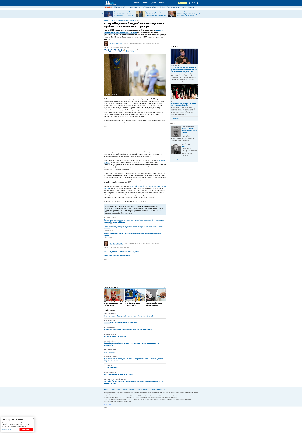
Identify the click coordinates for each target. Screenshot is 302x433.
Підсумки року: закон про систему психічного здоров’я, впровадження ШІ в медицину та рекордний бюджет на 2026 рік (134, 221)
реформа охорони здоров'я (129, 252)
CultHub (162, 7)
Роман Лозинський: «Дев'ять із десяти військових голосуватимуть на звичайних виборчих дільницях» (184, 70)
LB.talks (183, 7)
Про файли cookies (6, 429)
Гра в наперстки (109, 352)
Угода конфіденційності (158, 389)
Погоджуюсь (26, 429)
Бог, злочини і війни (111, 367)
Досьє (153, 3)
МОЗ (105, 252)
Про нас (106, 389)
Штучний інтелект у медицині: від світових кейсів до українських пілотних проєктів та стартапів (133, 228)
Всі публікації (175, 119)
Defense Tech (108, 7)
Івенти (125, 389)
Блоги (145, 3)
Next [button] (199, 14)
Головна (106, 20)
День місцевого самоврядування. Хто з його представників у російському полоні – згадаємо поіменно (134, 360)
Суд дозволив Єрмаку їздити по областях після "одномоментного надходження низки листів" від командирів (155, 14)
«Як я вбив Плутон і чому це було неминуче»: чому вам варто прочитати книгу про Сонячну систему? (134, 382)
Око (183, 146)
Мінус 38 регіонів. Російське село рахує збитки (189, 131)
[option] (119, 14)
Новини (136, 3)
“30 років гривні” (119, 7)
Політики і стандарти (143, 389)
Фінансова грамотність (133, 7)
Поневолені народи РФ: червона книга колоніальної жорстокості (128, 329)
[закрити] (33, 418)
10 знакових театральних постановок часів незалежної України (183, 104)
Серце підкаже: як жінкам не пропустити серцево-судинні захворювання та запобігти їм (131, 344)
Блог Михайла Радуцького (121, 20)
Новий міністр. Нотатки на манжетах (120, 323)
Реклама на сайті (115, 389)
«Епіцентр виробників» (150, 7)
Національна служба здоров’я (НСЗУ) (117, 255)
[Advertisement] (135, 139)
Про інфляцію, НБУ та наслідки (115, 336)
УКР (193, 3)
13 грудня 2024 (133, 20)
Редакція (131, 389)
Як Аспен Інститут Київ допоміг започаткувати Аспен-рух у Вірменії (128, 316)
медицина (113, 252)
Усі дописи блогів (176, 160)
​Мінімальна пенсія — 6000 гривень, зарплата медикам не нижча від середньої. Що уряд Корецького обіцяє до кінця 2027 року (123, 15)
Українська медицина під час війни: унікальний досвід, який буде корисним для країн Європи (133, 234)
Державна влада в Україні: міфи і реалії (118, 374)
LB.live (161, 3)
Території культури (173, 7)
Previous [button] (103, 14)
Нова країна (192, 7)
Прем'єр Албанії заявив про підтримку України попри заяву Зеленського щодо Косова (187, 14)
